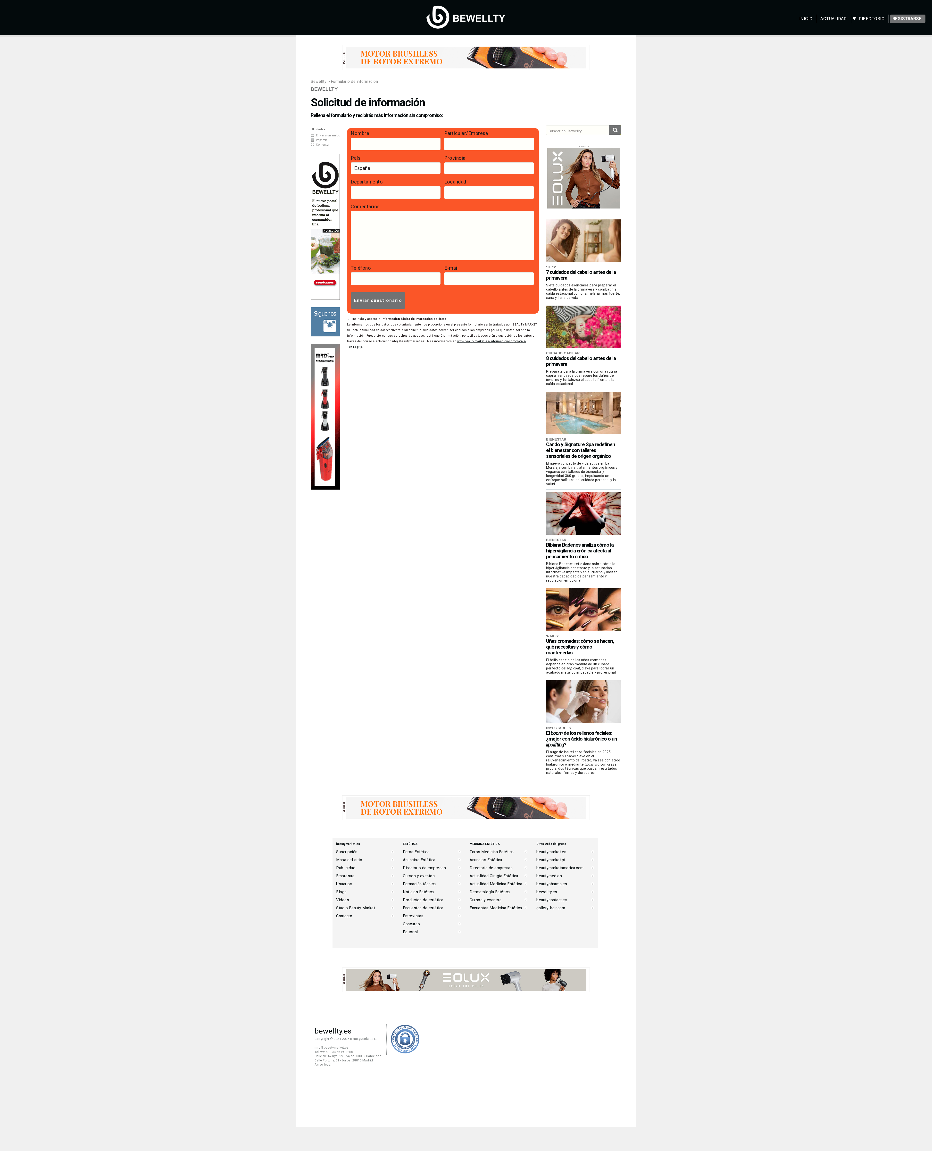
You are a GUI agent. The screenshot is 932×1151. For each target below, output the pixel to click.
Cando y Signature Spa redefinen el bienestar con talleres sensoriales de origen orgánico (580, 450)
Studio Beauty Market (355, 908)
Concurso (411, 924)
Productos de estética (423, 900)
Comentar (322, 144)
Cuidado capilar (563, 353)
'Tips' (551, 267)
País (355, 158)
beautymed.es (549, 876)
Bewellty (318, 81)
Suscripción (347, 852)
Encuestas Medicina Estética (496, 908)
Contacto (344, 916)
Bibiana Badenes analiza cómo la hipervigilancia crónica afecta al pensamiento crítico (580, 550)
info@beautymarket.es (332, 1047)
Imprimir (321, 140)
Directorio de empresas (424, 868)
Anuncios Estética (419, 860)
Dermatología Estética (490, 892)
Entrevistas (413, 916)
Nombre (360, 133)
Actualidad (833, 18)
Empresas (345, 876)
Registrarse (906, 18)
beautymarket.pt (551, 860)
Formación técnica (419, 884)
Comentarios (365, 206)
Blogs (341, 892)
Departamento (367, 182)
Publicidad (345, 868)
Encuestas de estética (423, 908)
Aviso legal (323, 1064)
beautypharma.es (551, 884)
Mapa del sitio (349, 860)
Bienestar (556, 439)
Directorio (871, 18)
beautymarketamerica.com (560, 868)
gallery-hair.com (550, 908)
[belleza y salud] (466, 26)
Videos (342, 900)
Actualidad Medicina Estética (496, 884)
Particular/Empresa (466, 133)
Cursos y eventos (419, 876)
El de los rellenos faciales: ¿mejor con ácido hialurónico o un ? (581, 739)
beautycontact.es (551, 900)
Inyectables (558, 728)
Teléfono (361, 268)
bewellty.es (546, 892)
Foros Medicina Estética (492, 852)
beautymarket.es (551, 852)
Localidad (455, 182)
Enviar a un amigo (328, 135)
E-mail (451, 268)
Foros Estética (416, 852)
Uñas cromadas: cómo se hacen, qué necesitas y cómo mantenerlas (580, 647)
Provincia (455, 158)
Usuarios (344, 884)
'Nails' (552, 636)
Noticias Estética (418, 892)
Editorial (410, 932)
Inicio (806, 18)
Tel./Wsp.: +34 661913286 (334, 1052)
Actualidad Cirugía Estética (494, 876)
